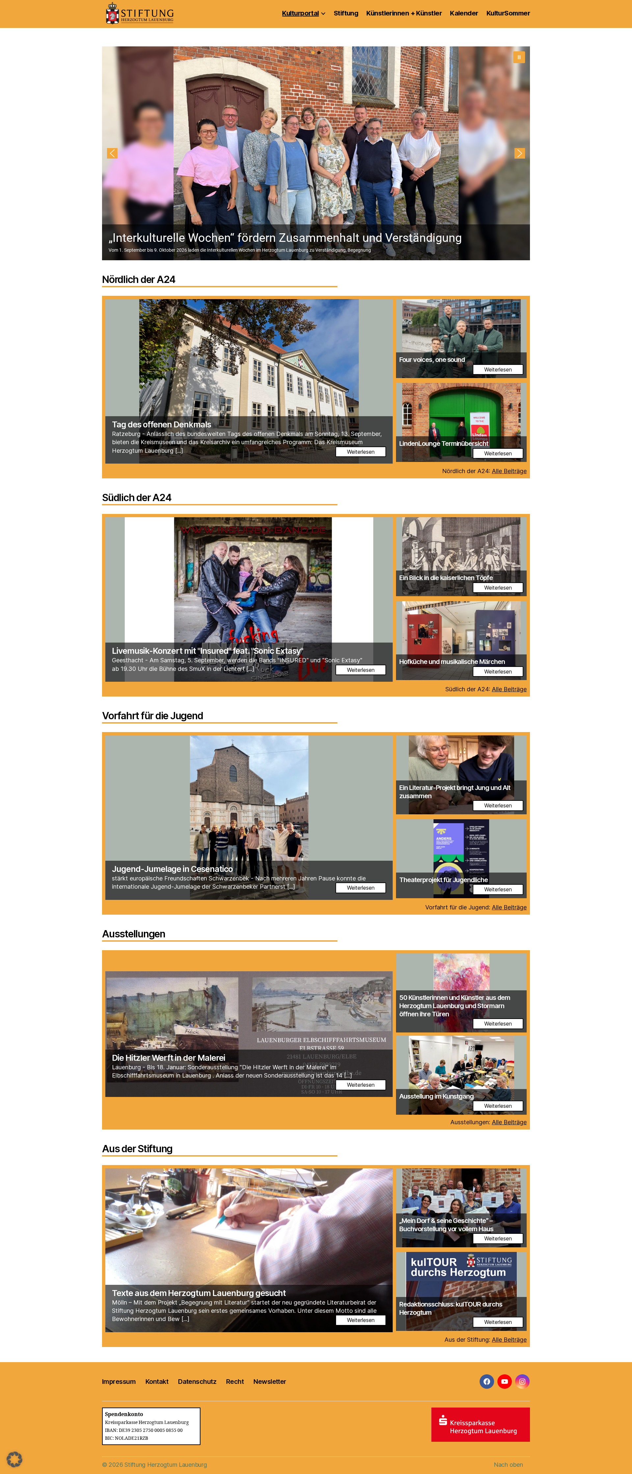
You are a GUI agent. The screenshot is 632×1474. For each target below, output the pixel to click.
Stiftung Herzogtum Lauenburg (165, 1464)
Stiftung (346, 13)
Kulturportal (300, 13)
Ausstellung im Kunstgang (436, 1096)
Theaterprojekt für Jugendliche (443, 880)
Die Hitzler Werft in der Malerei (168, 1058)
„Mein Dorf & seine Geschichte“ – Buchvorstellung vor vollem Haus (446, 1225)
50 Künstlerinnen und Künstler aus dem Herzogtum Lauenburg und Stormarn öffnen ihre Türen (454, 1006)
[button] (318, 153)
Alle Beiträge (509, 471)
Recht (235, 1381)
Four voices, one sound (432, 360)
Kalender (464, 13)
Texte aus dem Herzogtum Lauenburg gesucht (199, 1293)
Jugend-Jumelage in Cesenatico (172, 869)
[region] (316, 153)
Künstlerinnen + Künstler (404, 13)
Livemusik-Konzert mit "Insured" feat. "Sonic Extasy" (207, 651)
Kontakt (156, 1381)
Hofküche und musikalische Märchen (452, 662)
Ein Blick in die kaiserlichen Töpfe (446, 578)
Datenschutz (197, 1381)
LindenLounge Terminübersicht (443, 443)
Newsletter (269, 1381)
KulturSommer (508, 13)
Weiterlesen (361, 451)
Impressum (119, 1381)
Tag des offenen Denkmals (161, 424)
